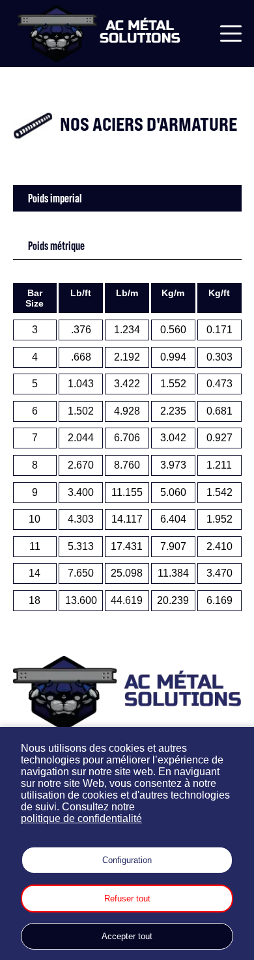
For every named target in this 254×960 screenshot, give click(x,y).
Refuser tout (127, 898)
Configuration (127, 860)
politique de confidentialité (81, 818)
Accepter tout (127, 936)
